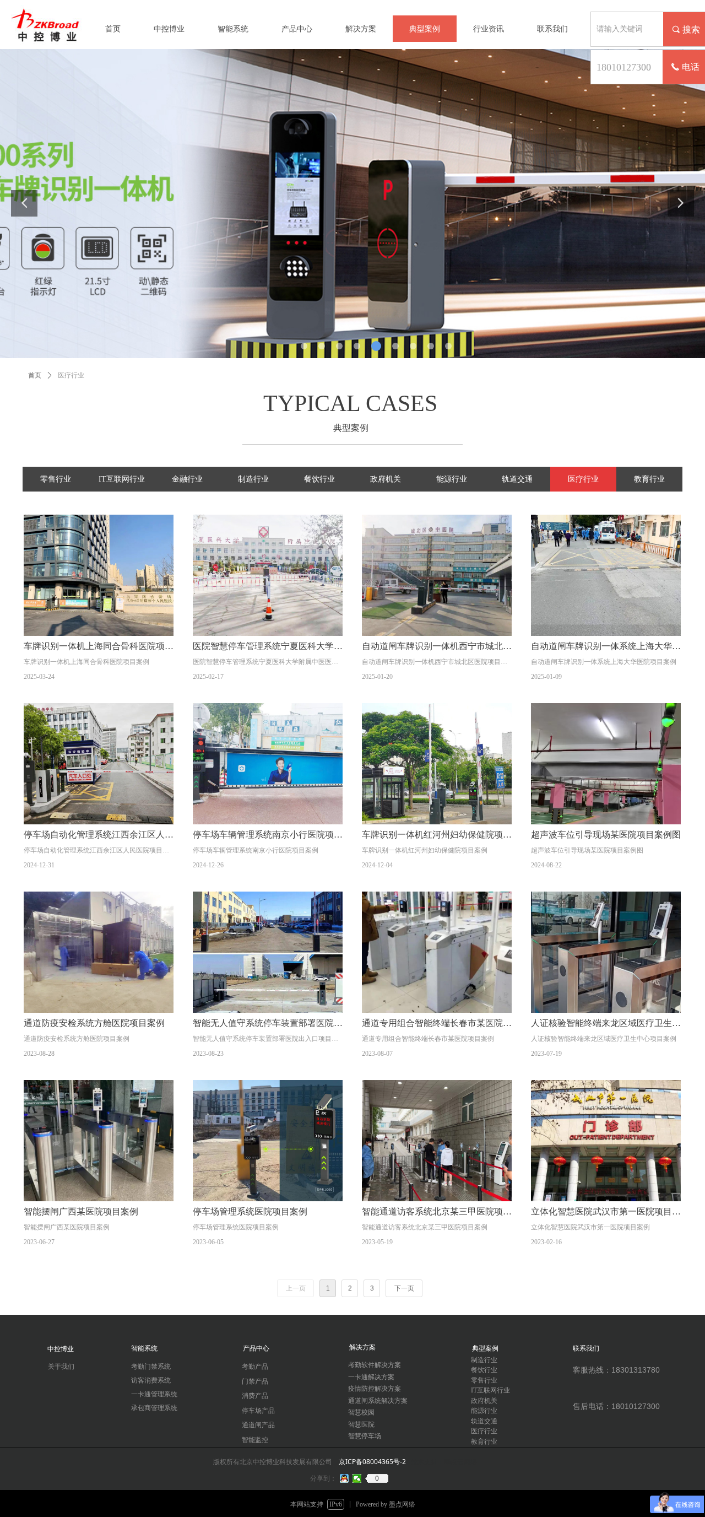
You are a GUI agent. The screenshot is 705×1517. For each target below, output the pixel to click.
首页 (34, 375)
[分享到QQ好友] (344, 1478)
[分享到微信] (357, 1478)
